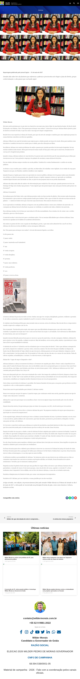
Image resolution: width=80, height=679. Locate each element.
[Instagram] (27, 632)
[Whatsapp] (53, 632)
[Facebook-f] (21, 632)
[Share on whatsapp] (69, 497)
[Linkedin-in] (48, 632)
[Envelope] (59, 632)
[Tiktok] (32, 632)
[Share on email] (75, 497)
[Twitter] (43, 632)
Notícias (40, 10)
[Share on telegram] (72, 497)
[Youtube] (37, 632)
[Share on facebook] (67, 497)
